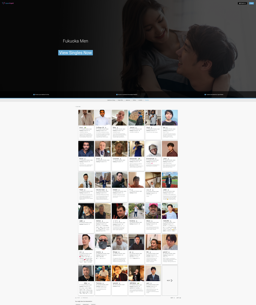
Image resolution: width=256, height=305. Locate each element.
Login (251, 3)
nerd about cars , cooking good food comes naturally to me (86, 165)
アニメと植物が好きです (135, 258)
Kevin (81, 159)
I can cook (81, 163)
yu (130, 252)
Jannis (132, 127)
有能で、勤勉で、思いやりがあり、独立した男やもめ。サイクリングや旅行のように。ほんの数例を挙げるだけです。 (102, 229)
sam (147, 283)
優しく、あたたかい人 (100, 258)
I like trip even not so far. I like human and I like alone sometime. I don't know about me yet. (152, 291)
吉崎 (81, 221)
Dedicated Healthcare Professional (103, 194)
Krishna (132, 221)
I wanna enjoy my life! (150, 287)
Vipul (148, 127)
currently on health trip (134, 132)
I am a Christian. (149, 225)
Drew (98, 159)
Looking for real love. (83, 132)
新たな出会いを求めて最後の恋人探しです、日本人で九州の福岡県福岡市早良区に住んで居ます (86, 288)
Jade (165, 190)
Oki (147, 252)
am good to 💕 (149, 163)
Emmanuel (150, 159)
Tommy (99, 283)
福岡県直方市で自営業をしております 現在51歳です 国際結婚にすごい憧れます (136, 288)
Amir (81, 127)
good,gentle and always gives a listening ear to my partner (152, 165)
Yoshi (81, 190)
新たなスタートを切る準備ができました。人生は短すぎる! (103, 225)
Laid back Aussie (116, 132)
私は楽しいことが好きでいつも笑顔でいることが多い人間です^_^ (170, 225)
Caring (147, 196)
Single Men (120, 100)
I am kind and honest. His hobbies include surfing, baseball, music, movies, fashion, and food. (151, 260)
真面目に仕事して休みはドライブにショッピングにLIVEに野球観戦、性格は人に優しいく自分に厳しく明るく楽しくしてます (85, 291)
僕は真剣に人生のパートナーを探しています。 (153, 256)
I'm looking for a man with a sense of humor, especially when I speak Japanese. (118, 228)
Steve (148, 221)
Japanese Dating (111, 100)
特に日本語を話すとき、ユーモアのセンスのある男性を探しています (119, 225)
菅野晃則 (133, 283)
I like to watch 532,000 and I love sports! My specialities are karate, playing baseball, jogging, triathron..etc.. (86, 197)
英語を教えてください (134, 256)
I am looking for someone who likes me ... (86, 194)
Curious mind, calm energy (152, 132)
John (165, 159)
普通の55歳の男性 (100, 256)
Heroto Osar (100, 190)
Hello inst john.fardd (167, 163)
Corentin (116, 159)
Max (114, 127)
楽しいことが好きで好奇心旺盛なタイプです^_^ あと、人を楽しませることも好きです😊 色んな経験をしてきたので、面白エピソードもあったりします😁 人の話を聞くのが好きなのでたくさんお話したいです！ (170, 229)
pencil (165, 252)
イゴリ (115, 221)
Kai (164, 127)
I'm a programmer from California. (101, 290)
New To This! (166, 132)
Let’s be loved (149, 194)
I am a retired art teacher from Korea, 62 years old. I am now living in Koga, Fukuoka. (152, 228)
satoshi (115, 283)
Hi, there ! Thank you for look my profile (119, 194)
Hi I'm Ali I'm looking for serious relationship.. (103, 132)
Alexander (133, 159)
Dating (134, 100)
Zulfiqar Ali (100, 127)
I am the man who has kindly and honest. (119, 196)
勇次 (83, 283)
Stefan (98, 221)
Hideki (115, 190)
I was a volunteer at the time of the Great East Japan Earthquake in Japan (136, 290)
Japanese (128, 100)
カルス (148, 190)
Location (140, 100)
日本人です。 (166, 256)
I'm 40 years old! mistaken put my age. (170, 194)
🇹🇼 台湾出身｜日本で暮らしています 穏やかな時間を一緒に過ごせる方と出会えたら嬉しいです (86, 256)
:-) (113, 256)
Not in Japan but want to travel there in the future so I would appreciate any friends (169, 166)
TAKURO (166, 221)
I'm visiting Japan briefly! (101, 287)
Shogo (115, 252)
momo (98, 252)
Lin (80, 252)
